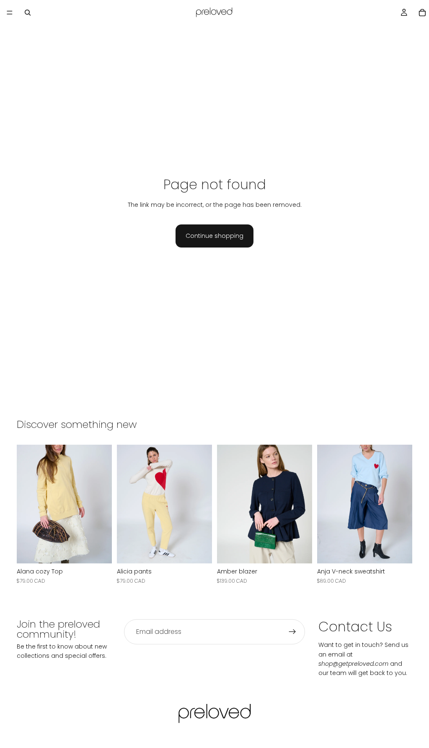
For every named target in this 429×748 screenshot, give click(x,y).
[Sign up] (292, 632)
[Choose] (98, 550)
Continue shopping (214, 236)
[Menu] (9, 12)
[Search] (27, 12)
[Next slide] (102, 504)
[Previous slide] (26, 504)
